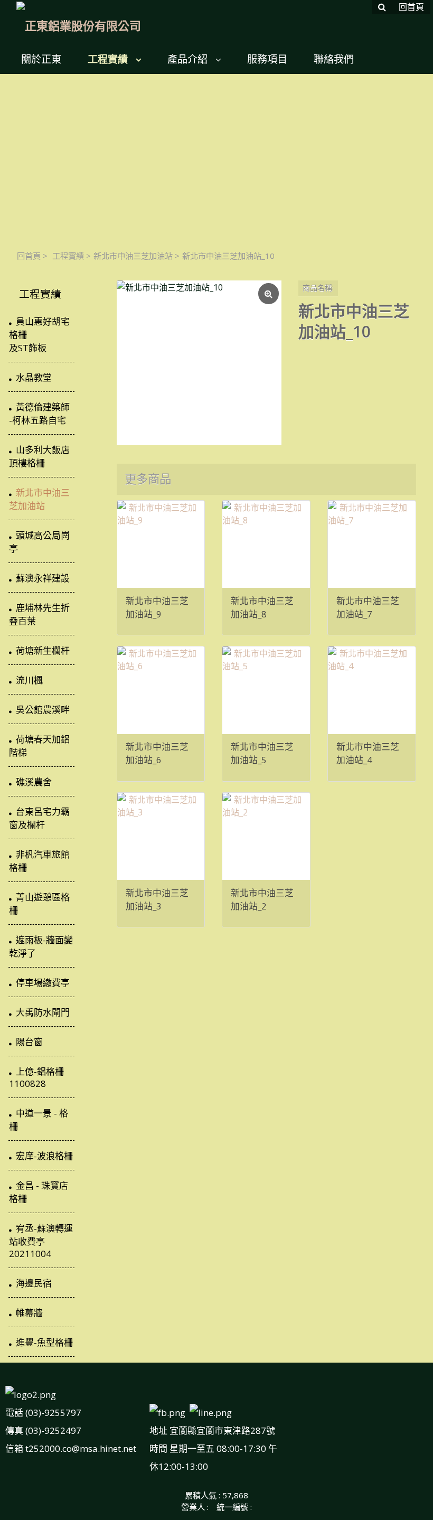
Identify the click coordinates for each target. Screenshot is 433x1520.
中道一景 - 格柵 (38, 1119)
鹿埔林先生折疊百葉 (39, 614)
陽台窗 (29, 1042)
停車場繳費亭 (43, 983)
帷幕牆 (29, 1313)
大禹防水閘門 (43, 1012)
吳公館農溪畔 (43, 709)
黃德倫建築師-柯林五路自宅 (39, 413)
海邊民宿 (34, 1283)
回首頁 (29, 255)
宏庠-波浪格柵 (44, 1156)
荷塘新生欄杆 (43, 650)
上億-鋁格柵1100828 (36, 1077)
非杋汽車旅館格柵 (39, 861)
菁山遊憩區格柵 (39, 903)
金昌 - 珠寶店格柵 (38, 1192)
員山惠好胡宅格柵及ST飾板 (39, 334)
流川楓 (29, 680)
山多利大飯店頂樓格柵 (39, 456)
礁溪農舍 (34, 782)
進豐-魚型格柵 (44, 1342)
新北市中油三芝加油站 (133, 255)
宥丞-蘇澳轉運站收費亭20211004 (41, 1241)
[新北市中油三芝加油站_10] (199, 362)
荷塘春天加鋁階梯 (39, 745)
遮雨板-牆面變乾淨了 (41, 946)
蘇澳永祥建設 (43, 578)
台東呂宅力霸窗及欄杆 (39, 818)
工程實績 (68, 255)
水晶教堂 (34, 377)
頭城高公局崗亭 (39, 542)
